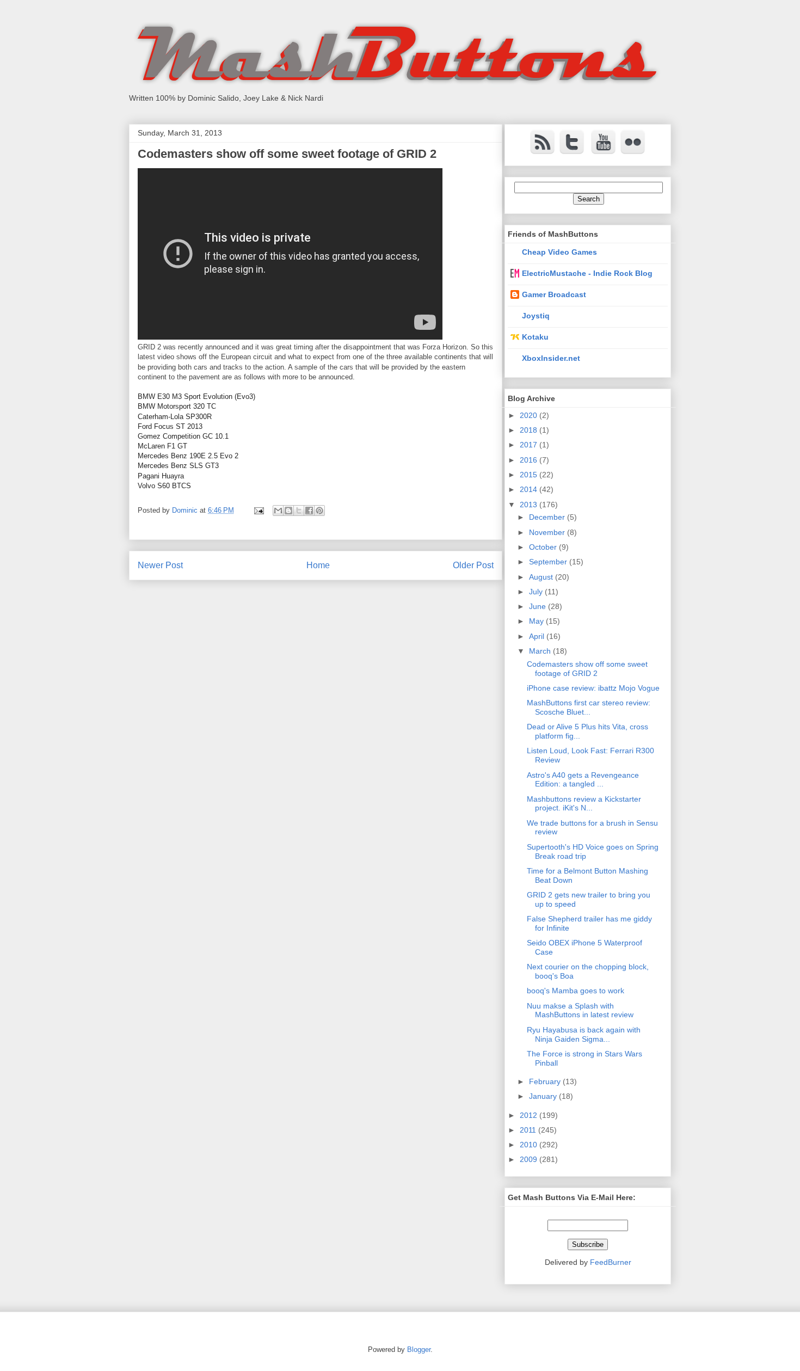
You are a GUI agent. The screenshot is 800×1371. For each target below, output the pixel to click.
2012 (529, 1115)
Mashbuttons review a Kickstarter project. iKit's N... (584, 804)
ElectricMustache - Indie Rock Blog (587, 273)
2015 (529, 474)
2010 (529, 1144)
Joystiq (536, 315)
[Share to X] (298, 510)
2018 (529, 430)
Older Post (473, 565)
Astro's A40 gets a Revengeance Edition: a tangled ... (583, 780)
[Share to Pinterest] (319, 510)
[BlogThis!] (288, 510)
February (546, 1081)
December (548, 517)
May (537, 621)
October (544, 547)
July (537, 591)
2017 (529, 444)
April (537, 636)
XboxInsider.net (551, 358)
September (549, 561)
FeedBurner (610, 1262)
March (541, 651)
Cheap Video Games (559, 252)
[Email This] (278, 510)
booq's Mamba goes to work (575, 990)
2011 (529, 1130)
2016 (529, 460)
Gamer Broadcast (554, 294)
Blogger (418, 1349)
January (544, 1096)
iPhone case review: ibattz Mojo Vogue (593, 688)
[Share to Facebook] (309, 510)
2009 (529, 1159)
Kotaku (535, 337)
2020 (529, 415)
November (548, 532)
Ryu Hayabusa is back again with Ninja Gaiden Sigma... (584, 1034)
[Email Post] (258, 510)
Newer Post (160, 565)
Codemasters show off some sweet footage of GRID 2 (587, 669)
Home (318, 565)
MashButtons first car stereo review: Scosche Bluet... (588, 707)
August (542, 577)
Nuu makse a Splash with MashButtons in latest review (580, 1010)
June (538, 606)
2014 (529, 489)
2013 (529, 504)
